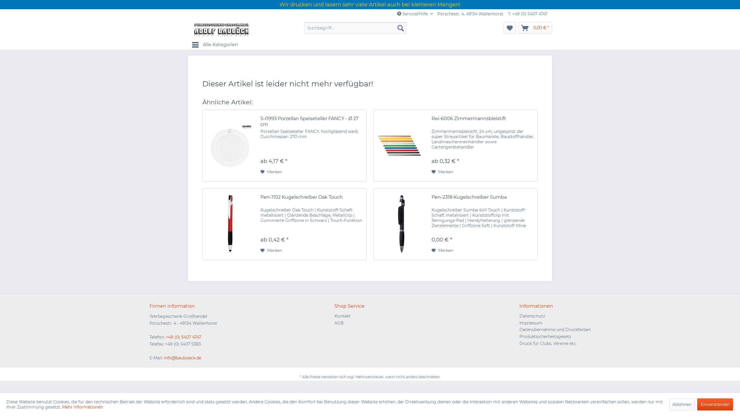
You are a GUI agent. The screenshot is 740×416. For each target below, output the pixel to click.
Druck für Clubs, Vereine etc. (548, 343)
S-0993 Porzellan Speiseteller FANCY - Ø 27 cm (309, 121)
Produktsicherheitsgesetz (545, 336)
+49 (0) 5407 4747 (183, 337)
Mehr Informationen (82, 407)
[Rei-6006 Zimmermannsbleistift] (401, 145)
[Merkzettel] (510, 28)
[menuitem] (356, 28)
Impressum (531, 323)
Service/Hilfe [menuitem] (415, 13)
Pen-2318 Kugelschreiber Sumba (469, 197)
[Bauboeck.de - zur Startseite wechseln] (221, 29)
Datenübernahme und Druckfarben (555, 329)
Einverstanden (715, 404)
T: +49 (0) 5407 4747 (527, 13)
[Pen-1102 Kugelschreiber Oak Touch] (230, 224)
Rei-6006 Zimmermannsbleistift (469, 118)
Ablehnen (681, 404)
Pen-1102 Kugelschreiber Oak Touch (301, 197)
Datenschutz (532, 316)
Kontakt (342, 316)
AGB (339, 323)
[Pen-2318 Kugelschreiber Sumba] (401, 224)
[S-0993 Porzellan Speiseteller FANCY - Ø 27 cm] (230, 145)
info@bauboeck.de (182, 358)
